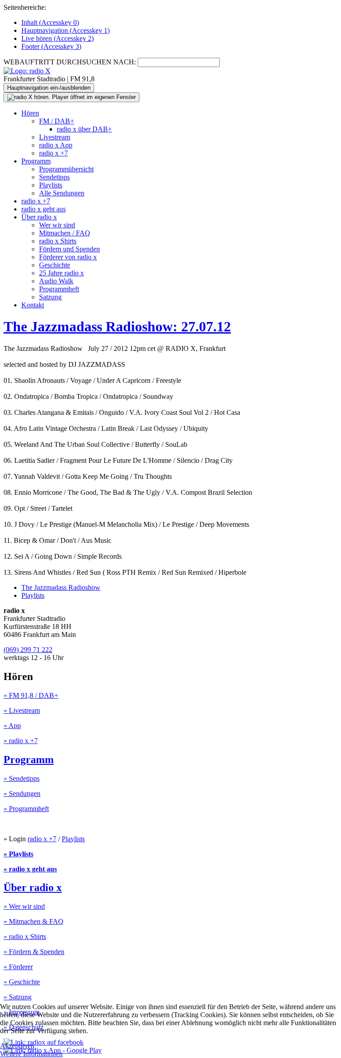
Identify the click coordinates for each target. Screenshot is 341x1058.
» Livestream (22, 710)
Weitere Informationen (31, 1054)
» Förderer (18, 966)
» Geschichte (22, 982)
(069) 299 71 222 (28, 649)
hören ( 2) (57, 38)
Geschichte (54, 265)
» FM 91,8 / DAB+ (31, 695)
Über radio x (39, 217)
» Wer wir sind (24, 906)
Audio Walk (56, 281)
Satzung (50, 297)
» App (12, 725)
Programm (36, 161)
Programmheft (59, 289)
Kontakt (32, 305)
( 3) (51, 46)
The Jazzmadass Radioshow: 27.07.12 (117, 326)
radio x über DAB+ (84, 129)
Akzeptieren (17, 1046)
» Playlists (18, 854)
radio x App (55, 145)
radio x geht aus (43, 209)
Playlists (50, 185)
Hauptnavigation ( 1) (65, 30)
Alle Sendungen (61, 193)
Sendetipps (54, 177)
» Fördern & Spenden (34, 951)
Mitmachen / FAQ (64, 233)
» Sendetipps (22, 778)
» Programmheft (26, 808)
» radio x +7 (21, 740)
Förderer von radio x (68, 257)
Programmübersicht (66, 169)
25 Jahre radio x (61, 273)
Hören (30, 113)
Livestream (54, 137)
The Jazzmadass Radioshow (60, 587)
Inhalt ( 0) (50, 22)
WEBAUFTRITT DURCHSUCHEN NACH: (70, 62)
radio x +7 (53, 153)
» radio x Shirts (25, 936)
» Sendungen (22, 793)
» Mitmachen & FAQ (33, 921)
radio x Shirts (57, 241)
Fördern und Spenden (69, 249)
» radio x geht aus (30, 869)
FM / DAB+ (56, 121)
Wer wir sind (57, 225)
